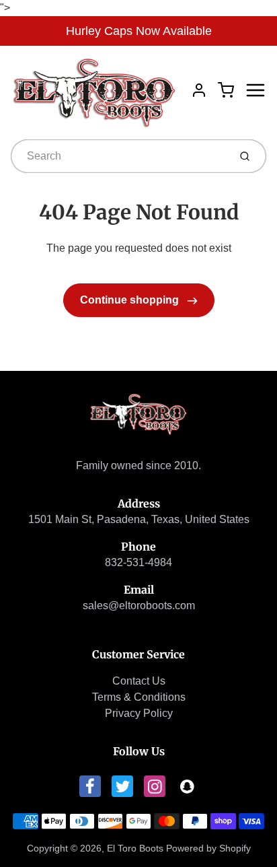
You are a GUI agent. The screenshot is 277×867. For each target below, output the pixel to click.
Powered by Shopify (208, 848)
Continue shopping (131, 300)
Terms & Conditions (139, 697)
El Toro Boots (135, 848)
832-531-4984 (138, 562)
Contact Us (138, 681)
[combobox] (119, 156)
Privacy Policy (139, 713)
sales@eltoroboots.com (139, 605)
